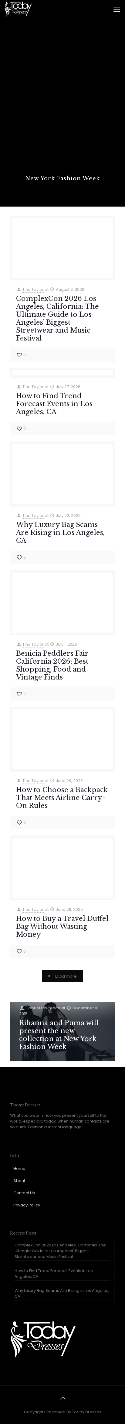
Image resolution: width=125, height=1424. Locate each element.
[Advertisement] (62, 109)
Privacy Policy (26, 1205)
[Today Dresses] (18, 9)
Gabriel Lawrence (42, 1008)
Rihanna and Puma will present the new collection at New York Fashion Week (59, 1035)
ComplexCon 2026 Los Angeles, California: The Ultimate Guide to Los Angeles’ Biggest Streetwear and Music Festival (57, 318)
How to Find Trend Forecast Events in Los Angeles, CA (54, 404)
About (19, 1181)
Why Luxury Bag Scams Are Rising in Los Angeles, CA (60, 533)
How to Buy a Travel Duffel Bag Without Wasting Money (62, 926)
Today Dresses (86, 1412)
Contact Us (24, 1193)
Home (19, 1168)
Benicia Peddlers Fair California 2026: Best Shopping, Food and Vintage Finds (52, 665)
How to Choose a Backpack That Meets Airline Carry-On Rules (62, 798)
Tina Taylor (33, 289)
